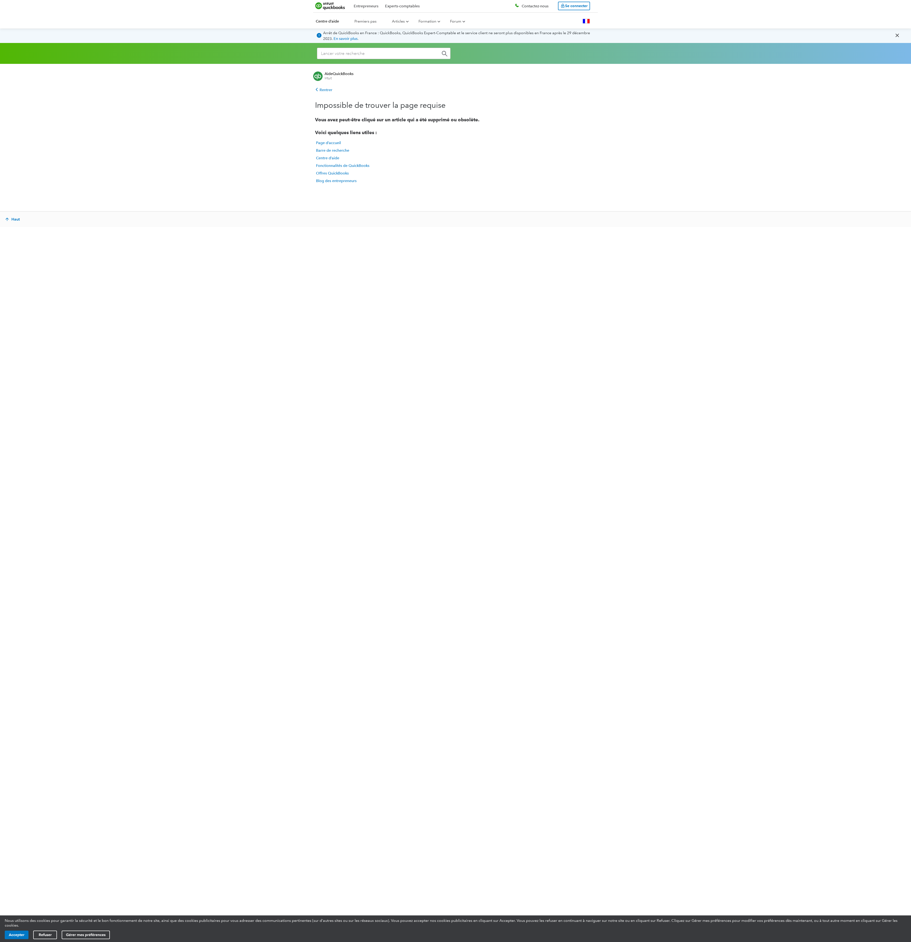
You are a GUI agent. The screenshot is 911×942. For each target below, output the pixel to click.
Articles (398, 21)
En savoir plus (346, 38)
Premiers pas (365, 21)
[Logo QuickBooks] (330, 5)
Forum (455, 21)
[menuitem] (330, 21)
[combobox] (384, 53)
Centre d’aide (327, 21)
